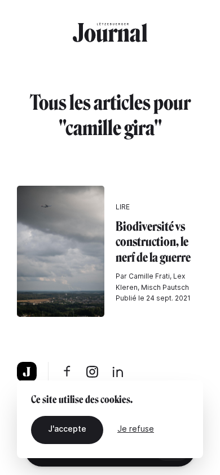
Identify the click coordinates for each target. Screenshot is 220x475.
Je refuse (135, 428)
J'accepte (67, 428)
